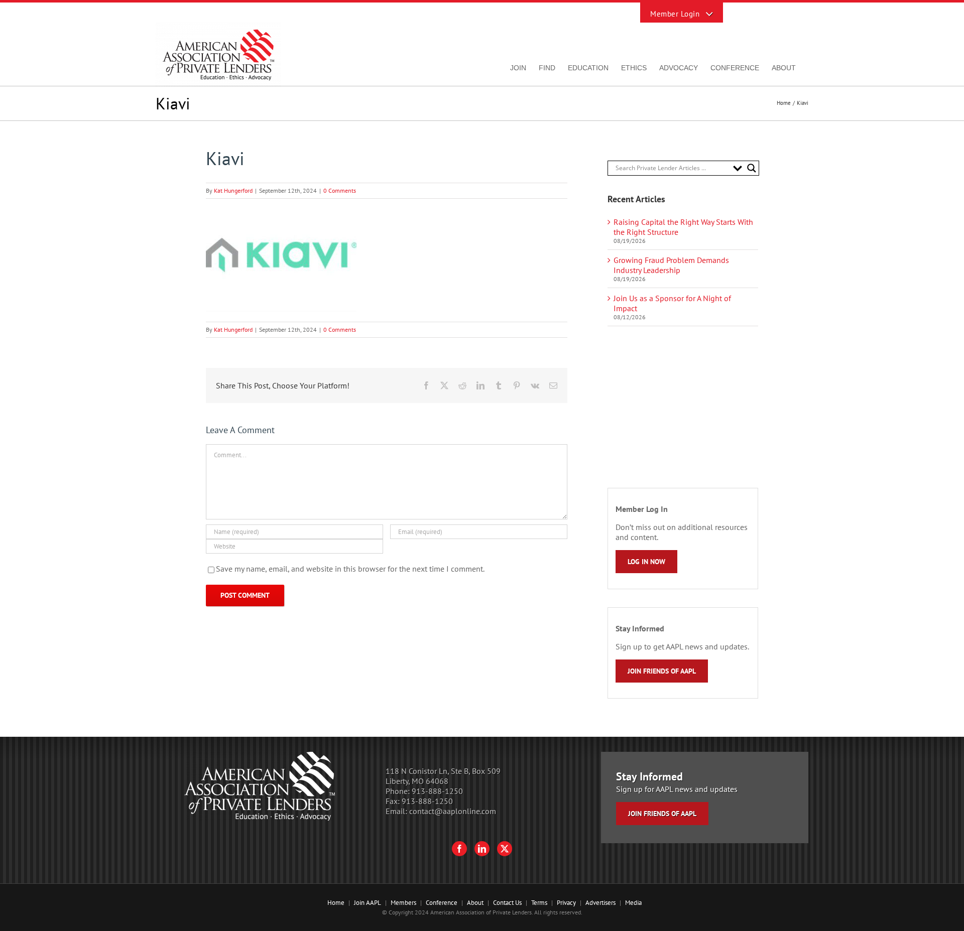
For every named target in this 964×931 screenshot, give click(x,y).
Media (633, 902)
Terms (539, 902)
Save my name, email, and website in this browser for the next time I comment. (350, 569)
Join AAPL (367, 902)
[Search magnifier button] (752, 168)
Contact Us (507, 902)
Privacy (566, 902)
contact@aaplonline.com (452, 811)
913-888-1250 (437, 791)
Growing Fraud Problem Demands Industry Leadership (671, 265)
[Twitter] (504, 848)
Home (335, 902)
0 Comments (339, 190)
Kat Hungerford (233, 190)
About (475, 902)
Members (403, 902)
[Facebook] (459, 848)
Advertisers (600, 902)
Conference (441, 902)
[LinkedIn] (482, 848)
